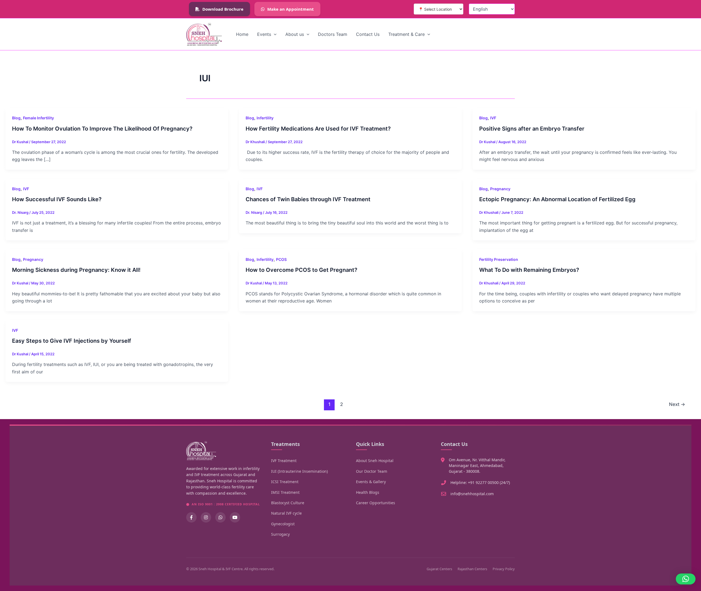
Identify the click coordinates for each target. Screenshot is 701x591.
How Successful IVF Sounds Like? (57, 199)
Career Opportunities (375, 502)
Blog (16, 118)
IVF (493, 118)
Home (242, 34)
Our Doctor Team (371, 471)
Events (264, 34)
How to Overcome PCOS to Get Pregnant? (301, 270)
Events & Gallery (371, 481)
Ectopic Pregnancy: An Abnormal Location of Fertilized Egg (557, 199)
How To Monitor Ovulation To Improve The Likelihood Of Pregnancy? (102, 128)
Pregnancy (500, 188)
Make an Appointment (290, 9)
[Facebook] (191, 517)
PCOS (281, 259)
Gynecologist (283, 523)
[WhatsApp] (220, 517)
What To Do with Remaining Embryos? (529, 270)
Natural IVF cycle (286, 513)
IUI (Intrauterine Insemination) (299, 471)
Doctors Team (332, 34)
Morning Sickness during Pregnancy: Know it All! (76, 270)
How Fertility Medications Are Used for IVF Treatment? (318, 128)
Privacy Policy (504, 568)
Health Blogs (367, 492)
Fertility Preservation (498, 259)
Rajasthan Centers (472, 568)
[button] (274, 34)
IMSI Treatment (285, 492)
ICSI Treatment (284, 481)
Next (677, 404)
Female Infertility (38, 118)
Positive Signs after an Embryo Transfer (531, 128)
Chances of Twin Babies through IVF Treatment (308, 199)
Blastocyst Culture (287, 502)
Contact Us (368, 34)
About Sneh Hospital (374, 460)
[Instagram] (206, 517)
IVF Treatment (284, 460)
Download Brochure (222, 9)
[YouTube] (235, 517)
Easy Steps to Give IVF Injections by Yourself (71, 341)
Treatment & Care (406, 34)
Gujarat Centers (439, 568)
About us (294, 34)
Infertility (265, 118)
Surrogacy (280, 534)
